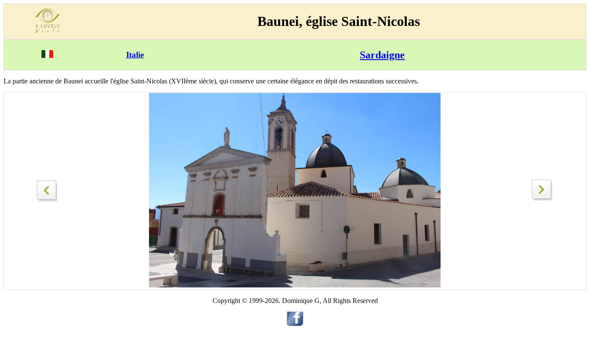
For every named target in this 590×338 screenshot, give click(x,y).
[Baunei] (542, 198)
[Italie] (47, 55)
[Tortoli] (47, 188)
